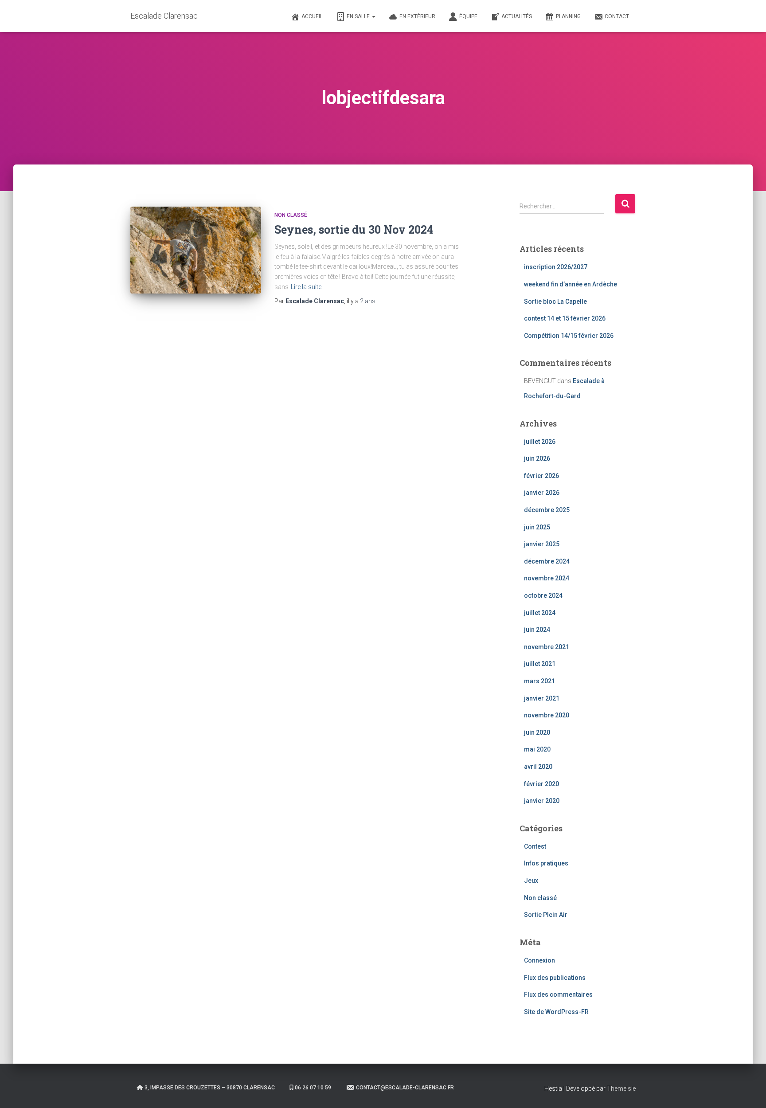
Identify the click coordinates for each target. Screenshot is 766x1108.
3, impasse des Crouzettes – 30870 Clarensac (210, 1088)
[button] (373, 16)
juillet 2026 (539, 441)
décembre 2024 (547, 561)
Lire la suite (306, 286)
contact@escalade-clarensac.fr (405, 1088)
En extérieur (417, 16)
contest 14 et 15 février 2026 (565, 318)
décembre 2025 (547, 509)
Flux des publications (555, 977)
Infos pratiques (546, 863)
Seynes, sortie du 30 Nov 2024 (353, 229)
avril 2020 (538, 766)
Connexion (539, 960)
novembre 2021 (546, 646)
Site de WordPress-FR (556, 1011)
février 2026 (541, 475)
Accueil (312, 16)
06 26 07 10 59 (313, 1088)
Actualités (516, 16)
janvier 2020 (541, 800)
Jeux (531, 880)
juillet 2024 (539, 612)
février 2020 (541, 783)
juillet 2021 (539, 663)
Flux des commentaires (558, 994)
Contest (535, 846)
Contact (617, 16)
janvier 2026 (541, 492)
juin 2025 (537, 527)
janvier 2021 (541, 698)
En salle (359, 16)
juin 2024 (537, 629)
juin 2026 (537, 458)
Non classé (290, 215)
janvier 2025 (541, 544)
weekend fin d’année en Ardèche (570, 284)
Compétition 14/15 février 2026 (569, 335)
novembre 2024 (546, 578)
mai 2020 (537, 749)
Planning (568, 16)
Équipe (468, 16)
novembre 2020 (546, 715)
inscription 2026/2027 (555, 266)
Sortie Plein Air (545, 914)
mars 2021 (539, 681)
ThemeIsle (621, 1088)
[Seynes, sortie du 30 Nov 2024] (195, 250)
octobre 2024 (543, 595)
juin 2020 (537, 732)
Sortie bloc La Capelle (555, 301)
